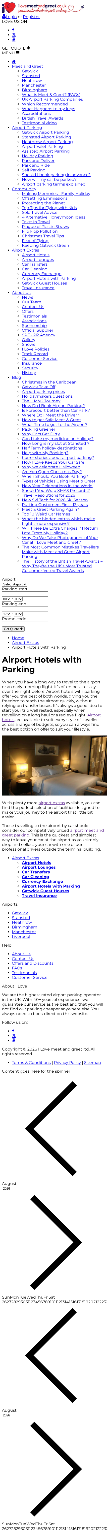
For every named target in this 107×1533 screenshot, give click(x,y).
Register (31, 16)
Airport (9, 579)
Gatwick (30, 71)
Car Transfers (35, 264)
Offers (28, 311)
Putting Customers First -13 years (55, 504)
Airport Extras (25, 250)
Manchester (34, 85)
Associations (34, 321)
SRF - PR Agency (38, 335)
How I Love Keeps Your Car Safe (53, 462)
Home (18, 638)
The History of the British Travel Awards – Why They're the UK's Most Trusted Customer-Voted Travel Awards (62, 566)
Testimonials (34, 316)
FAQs (17, 968)
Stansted (31, 75)
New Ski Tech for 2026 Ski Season (55, 500)
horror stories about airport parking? (58, 457)
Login (11, 16)
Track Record (35, 353)
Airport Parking (27, 127)
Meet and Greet (27, 66)
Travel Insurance (38, 288)
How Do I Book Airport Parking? (53, 405)
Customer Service (39, 358)
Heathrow (32, 80)
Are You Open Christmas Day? (52, 471)
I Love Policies (36, 349)
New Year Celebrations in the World (57, 485)
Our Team (31, 302)
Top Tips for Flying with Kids (49, 207)
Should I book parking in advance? (56, 174)
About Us (21, 292)
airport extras (52, 802)
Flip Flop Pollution (40, 231)
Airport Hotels (36, 255)
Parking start (15, 589)
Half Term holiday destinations (52, 448)
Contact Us (33, 306)
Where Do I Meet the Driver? (50, 415)
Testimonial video (39, 123)
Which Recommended (45, 104)
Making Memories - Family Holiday (56, 193)
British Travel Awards (42, 118)
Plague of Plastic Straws (45, 226)
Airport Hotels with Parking (49, 278)
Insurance (32, 363)
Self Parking (34, 170)
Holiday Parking (37, 156)
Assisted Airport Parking (46, 151)
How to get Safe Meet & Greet (51, 419)
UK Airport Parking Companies (52, 99)
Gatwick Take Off (38, 386)
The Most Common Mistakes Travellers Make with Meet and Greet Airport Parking (60, 552)
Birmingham (34, 90)
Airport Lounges (38, 259)
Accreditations (36, 113)
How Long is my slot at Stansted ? (55, 443)
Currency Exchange (41, 273)
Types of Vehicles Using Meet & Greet (59, 481)
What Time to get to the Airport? (54, 424)
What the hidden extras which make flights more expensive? (58, 521)
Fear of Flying (35, 240)
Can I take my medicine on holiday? (58, 438)
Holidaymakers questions (47, 396)
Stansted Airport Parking (46, 137)
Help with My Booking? (45, 452)
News (27, 297)
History (29, 372)
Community (24, 189)
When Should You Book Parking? (55, 476)
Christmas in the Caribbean (49, 382)
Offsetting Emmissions (44, 198)
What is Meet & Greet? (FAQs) (51, 94)
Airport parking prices (43, 391)
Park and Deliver (38, 160)
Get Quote (12, 629)
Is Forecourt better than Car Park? (56, 410)
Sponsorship (34, 325)
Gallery (28, 339)
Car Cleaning (35, 269)
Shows (28, 344)
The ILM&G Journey (41, 401)
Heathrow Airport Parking (47, 141)
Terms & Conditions (31, 1062)
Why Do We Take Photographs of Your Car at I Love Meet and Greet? (60, 540)
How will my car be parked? (49, 179)
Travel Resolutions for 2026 (48, 495)
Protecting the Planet (43, 203)
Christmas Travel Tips (43, 236)
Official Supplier (37, 330)
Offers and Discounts (33, 963)
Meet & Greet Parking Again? (50, 509)
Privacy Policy (67, 1062)
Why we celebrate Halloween (51, 467)
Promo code (14, 618)
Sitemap (92, 1062)
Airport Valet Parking (42, 146)
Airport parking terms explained (54, 184)
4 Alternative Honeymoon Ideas (53, 217)
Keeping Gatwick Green (45, 245)
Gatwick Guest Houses (44, 283)
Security (30, 368)
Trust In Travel (36, 222)
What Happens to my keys (48, 108)
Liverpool (21, 936)
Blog (16, 377)
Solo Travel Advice (39, 212)
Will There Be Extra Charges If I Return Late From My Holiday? (60, 530)
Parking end (14, 604)
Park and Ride (36, 165)
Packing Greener (38, 429)
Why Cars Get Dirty (41, 434)
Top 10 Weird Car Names (46, 514)
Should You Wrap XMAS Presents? (56, 490)
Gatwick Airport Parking (45, 132)
